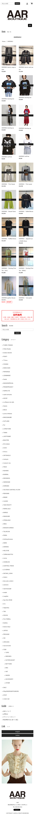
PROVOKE (6, 634)
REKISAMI (6, 493)
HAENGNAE (6, 482)
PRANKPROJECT (8, 387)
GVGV (5, 448)
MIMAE (5, 497)
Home (3, 41)
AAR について (7, 711)
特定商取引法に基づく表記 (10, 719)
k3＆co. (5, 451)
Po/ (4, 425)
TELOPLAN (6, 531)
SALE (4, 687)
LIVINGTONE (7, 429)
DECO (5, 409)
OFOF (5, 695)
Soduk (5, 379)
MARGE (5, 512)
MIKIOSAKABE (7, 417)
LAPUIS (5, 630)
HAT (6, 671)
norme (5, 558)
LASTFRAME (7, 436)
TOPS (7, 652)
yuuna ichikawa (7, 413)
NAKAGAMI (6, 516)
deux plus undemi (8, 581)
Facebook (17, 735)
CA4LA (5, 577)
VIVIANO (5, 364)
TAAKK (5, 432)
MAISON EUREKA (8, 527)
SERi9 (5, 543)
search (17, 3)
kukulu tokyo (6, 626)
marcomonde (7, 645)
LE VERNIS (6, 569)
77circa (5, 360)
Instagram (17, 731)
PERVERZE (6, 371)
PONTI (5, 356)
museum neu (7, 463)
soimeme (5, 584)
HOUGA (5, 615)
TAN (4, 611)
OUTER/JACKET (10, 660)
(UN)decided (6, 520)
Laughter (5, 596)
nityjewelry (6, 607)
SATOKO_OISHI (7, 573)
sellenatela (6, 642)
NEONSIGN (6, 478)
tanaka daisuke (7, 352)
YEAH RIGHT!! (7, 505)
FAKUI (5, 467)
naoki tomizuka (7, 394)
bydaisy (5, 623)
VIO (4, 638)
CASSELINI (6, 562)
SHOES (7, 675)
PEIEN (5, 535)
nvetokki (5, 501)
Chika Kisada (7, 349)
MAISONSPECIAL (8, 383)
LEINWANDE (6, 375)
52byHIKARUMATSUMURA (11, 691)
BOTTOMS (8, 664)
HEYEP (5, 398)
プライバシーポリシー (9, 717)
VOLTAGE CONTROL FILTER (11, 489)
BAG (6, 667)
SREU (5, 524)
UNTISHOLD (6, 455)
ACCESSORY (9, 679)
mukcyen (5, 459)
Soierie (5, 406)
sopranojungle (7, 588)
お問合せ (5, 714)
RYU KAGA (6, 444)
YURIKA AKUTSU (8, 554)
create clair (6, 699)
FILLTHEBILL (7, 619)
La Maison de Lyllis (8, 402)
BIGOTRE (6, 440)
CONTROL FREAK (8, 566)
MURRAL (6, 474)
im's (4, 604)
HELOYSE (6, 550)
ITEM (4, 649)
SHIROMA (6, 486)
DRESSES (8, 656)
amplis (5, 592)
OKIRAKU (6, 547)
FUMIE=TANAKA (8, 345)
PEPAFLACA (6, 508)
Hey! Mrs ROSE (7, 600)
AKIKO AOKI (6, 368)
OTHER (7, 683)
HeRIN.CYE (6, 390)
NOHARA (6, 470)
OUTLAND (6, 421)
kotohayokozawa (8, 539)
